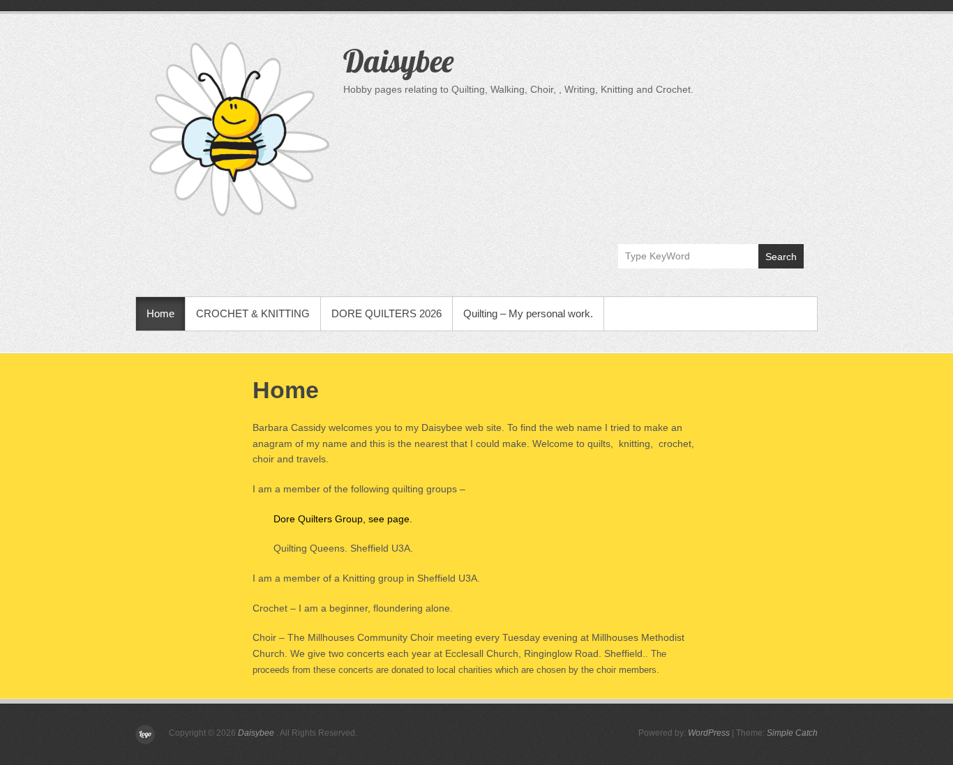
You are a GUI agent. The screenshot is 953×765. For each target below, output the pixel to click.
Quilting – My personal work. (528, 313)
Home (160, 313)
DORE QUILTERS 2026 (386, 313)
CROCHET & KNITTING (253, 313)
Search (781, 256)
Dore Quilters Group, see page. (342, 518)
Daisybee (398, 60)
